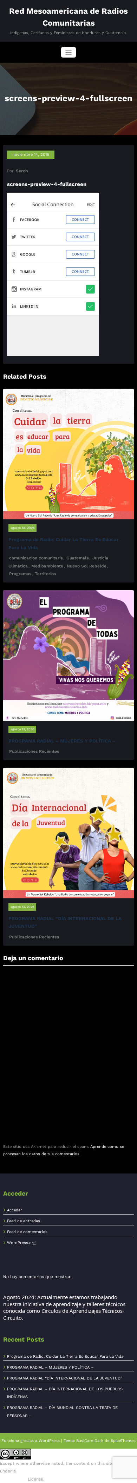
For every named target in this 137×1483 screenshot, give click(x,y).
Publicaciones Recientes (34, 751)
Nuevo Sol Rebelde (86, 566)
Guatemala (77, 558)
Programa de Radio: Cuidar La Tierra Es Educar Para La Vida (65, 1356)
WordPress (49, 1440)
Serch (22, 170)
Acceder (14, 1210)
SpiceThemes (123, 1440)
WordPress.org (21, 1243)
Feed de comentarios (27, 1232)
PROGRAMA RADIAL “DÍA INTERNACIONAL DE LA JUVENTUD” (64, 1378)
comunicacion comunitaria (36, 558)
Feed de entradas (23, 1221)
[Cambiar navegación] (68, 52)
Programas (20, 573)
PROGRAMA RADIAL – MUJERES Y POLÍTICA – (62, 741)
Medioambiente (47, 566)
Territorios (45, 573)
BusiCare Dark (89, 1440)
